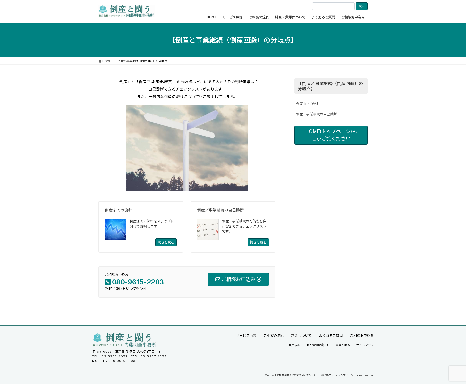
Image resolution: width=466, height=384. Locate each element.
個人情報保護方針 (318, 345)
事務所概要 (343, 345)
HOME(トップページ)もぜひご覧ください (331, 135)
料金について (301, 336)
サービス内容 (246, 336)
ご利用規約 (293, 345)
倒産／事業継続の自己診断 (316, 114)
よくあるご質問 (331, 336)
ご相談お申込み (362, 336)
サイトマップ (365, 345)
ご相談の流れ (274, 336)
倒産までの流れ (308, 104)
